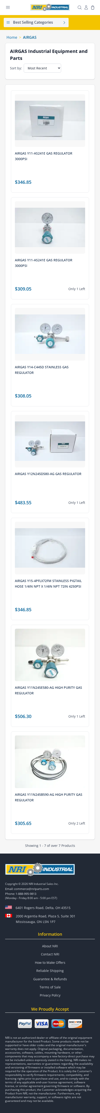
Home (12, 37)
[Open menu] (8, 7)
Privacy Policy (50, 995)
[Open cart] (92, 7)
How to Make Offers (50, 962)
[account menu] (86, 7)
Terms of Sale (50, 987)
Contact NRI (50, 954)
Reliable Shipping (50, 970)
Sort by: (16, 68)
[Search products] (79, 7)
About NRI (50, 946)
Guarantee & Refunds (50, 979)
